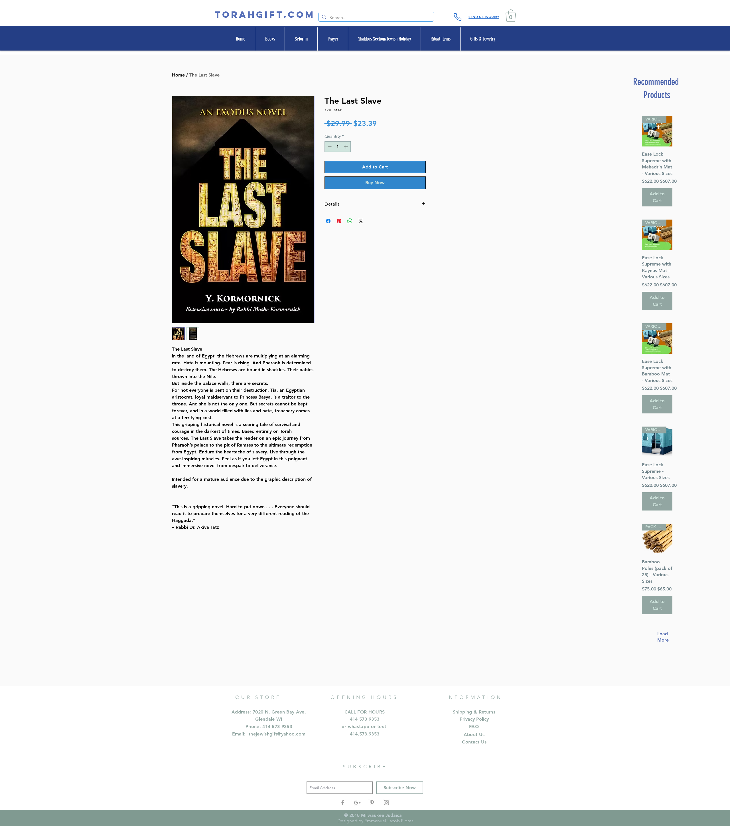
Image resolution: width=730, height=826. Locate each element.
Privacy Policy (474, 719)
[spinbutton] (337, 147)
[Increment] (346, 147)
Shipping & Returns (474, 712)
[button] (511, 15)
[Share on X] (360, 221)
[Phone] (457, 17)
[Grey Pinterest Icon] (371, 802)
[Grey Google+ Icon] (357, 802)
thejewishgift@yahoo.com (277, 734)
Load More (660, 637)
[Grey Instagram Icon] (386, 802)
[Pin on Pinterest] (339, 221)
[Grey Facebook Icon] (342, 802)
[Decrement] (328, 147)
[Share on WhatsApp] (349, 221)
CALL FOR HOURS (364, 712)
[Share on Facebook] (328, 221)
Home (178, 75)
